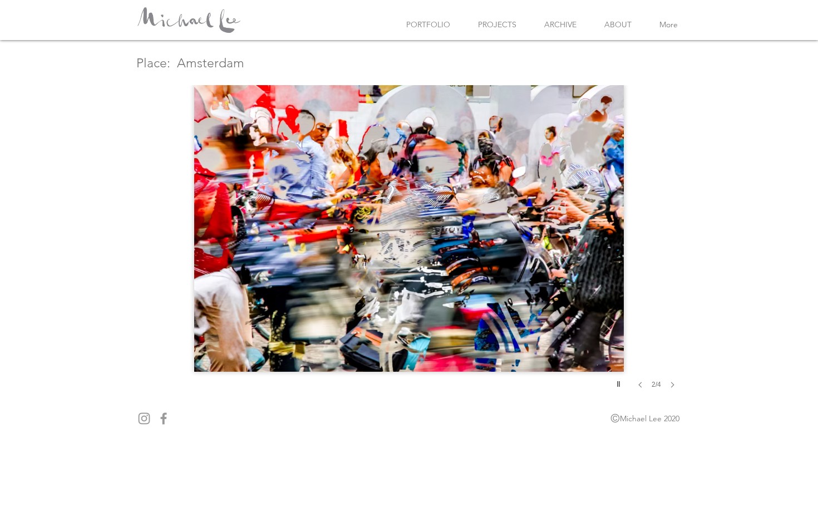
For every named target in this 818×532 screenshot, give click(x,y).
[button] (409, 248)
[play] (620, 381)
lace (155, 63)
